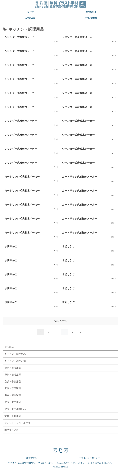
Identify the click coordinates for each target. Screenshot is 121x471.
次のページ (61, 320)
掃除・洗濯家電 (12, 374)
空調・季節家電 (12, 388)
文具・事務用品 (12, 416)
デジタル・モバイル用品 (17, 423)
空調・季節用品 (12, 381)
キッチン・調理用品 (15, 354)
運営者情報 (31, 458)
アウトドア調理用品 (15, 409)
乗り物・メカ (11, 429)
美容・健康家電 (12, 395)
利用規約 (92, 463)
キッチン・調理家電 (15, 361)
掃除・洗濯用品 (12, 367)
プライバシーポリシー (89, 458)
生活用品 (9, 347)
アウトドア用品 (12, 402)
